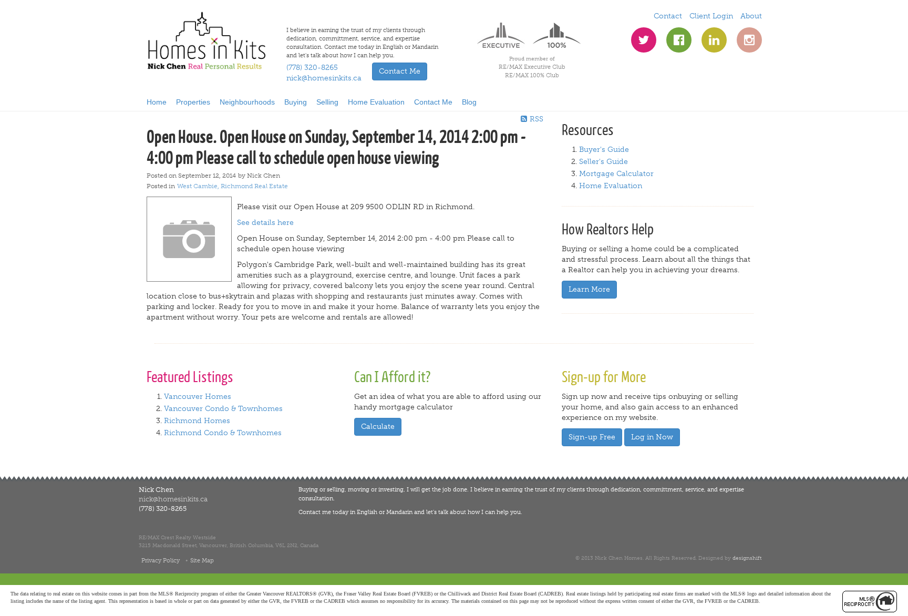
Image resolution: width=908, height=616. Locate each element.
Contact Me (433, 102)
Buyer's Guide (604, 149)
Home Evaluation (376, 102)
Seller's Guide (603, 161)
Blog (469, 102)
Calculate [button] (378, 426)
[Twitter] (643, 40)
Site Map (202, 560)
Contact (668, 16)
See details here (265, 222)
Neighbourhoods (247, 102)
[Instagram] (749, 40)
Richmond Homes (197, 420)
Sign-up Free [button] (592, 437)
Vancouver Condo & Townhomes (223, 408)
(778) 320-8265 (312, 67)
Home (157, 102)
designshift (746, 558)
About (751, 16)
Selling (327, 102)
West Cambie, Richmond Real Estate (232, 186)
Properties (193, 102)
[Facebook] (678, 40)
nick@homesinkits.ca (324, 78)
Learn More (589, 289)
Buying (295, 102)
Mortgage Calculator (616, 173)
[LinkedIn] (714, 40)
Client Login (711, 16)
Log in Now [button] (652, 437)
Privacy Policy (160, 560)
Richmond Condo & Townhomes (223, 432)
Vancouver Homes (197, 396)
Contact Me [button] (399, 71)
